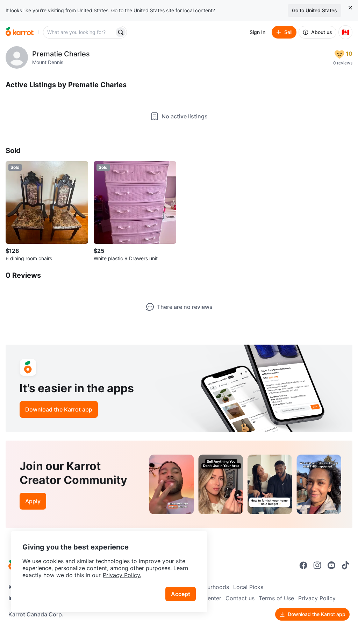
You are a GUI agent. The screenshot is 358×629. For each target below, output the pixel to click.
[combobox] (79, 32)
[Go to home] (20, 32)
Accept (180, 593)
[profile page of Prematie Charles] (17, 57)
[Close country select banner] (350, 8)
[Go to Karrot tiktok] (345, 565)
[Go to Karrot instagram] (317, 565)
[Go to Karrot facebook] (303, 565)
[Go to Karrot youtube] (331, 565)
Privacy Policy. (122, 575)
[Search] (121, 32)
